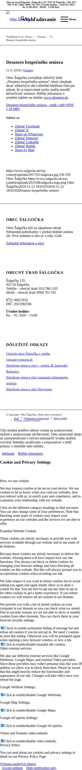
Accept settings (12, 768)
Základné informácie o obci (25, 243)
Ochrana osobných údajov (18, 764)
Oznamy (28, 70)
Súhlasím (8, 453)
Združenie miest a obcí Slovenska (29, 389)
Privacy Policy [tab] (10, 745)
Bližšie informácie (30, 453)
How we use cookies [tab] (14, 481)
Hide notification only (41, 768)
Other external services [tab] (15, 648)
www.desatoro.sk (56, 97)
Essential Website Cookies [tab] (18, 531)
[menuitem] (36, 19)
